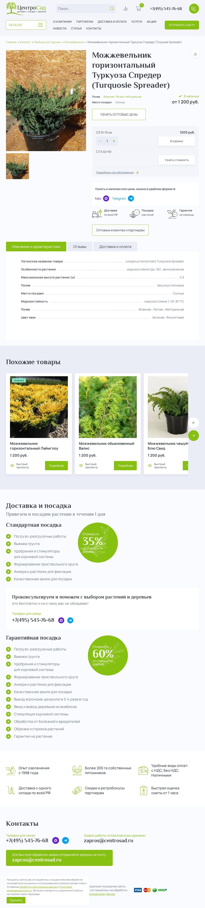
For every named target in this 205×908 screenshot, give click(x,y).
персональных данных (100, 894)
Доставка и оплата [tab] (115, 246)
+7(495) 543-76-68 (166, 8)
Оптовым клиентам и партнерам (120, 230)
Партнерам (84, 21)
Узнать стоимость (177, 160)
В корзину (176, 141)
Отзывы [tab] (79, 246)
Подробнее (56, 465)
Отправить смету (182, 25)
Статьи (76, 28)
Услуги (136, 21)
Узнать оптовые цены (119, 114)
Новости (59, 28)
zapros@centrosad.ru (108, 840)
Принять (16, 900)
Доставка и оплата (112, 21)
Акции (151, 21)
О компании (62, 21)
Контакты (93, 28)
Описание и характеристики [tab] (36, 246)
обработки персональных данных (38, 887)
